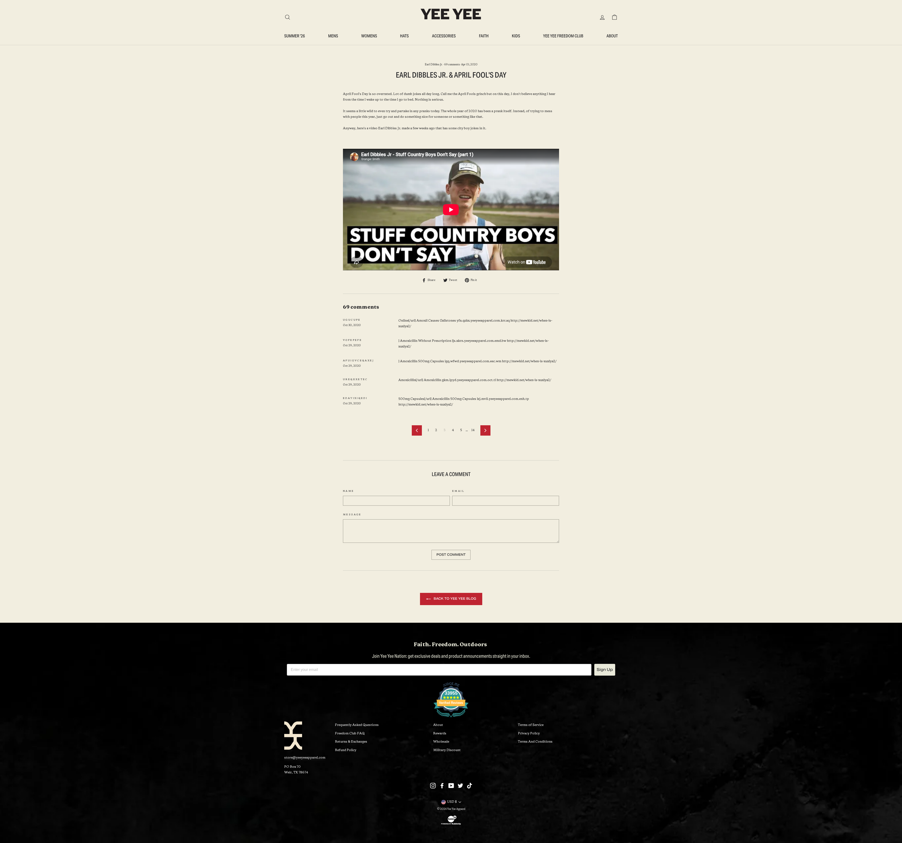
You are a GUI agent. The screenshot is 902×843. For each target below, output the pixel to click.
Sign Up (605, 669)
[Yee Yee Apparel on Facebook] (442, 785)
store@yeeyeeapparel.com (304, 758)
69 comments (452, 64)
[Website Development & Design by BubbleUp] (451, 824)
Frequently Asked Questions (357, 725)
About (612, 36)
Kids (516, 36)
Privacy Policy (529, 733)
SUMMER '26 (294, 36)
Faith (484, 36)
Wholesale (441, 742)
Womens (369, 36)
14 (472, 430)
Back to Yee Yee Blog (454, 599)
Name (348, 491)
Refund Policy (345, 750)
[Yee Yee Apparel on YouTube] (451, 785)
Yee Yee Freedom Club (563, 36)
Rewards (439, 733)
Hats (404, 36)
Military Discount (447, 750)
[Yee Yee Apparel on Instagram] (433, 785)
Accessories (444, 36)
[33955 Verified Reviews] (451, 718)
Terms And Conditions (535, 742)
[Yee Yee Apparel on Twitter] (460, 785)
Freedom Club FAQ (350, 733)
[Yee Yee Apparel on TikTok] (469, 785)
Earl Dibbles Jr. (434, 64)
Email (458, 491)
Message (352, 514)
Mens (333, 36)
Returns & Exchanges (351, 742)
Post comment (451, 555)
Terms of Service (531, 725)
